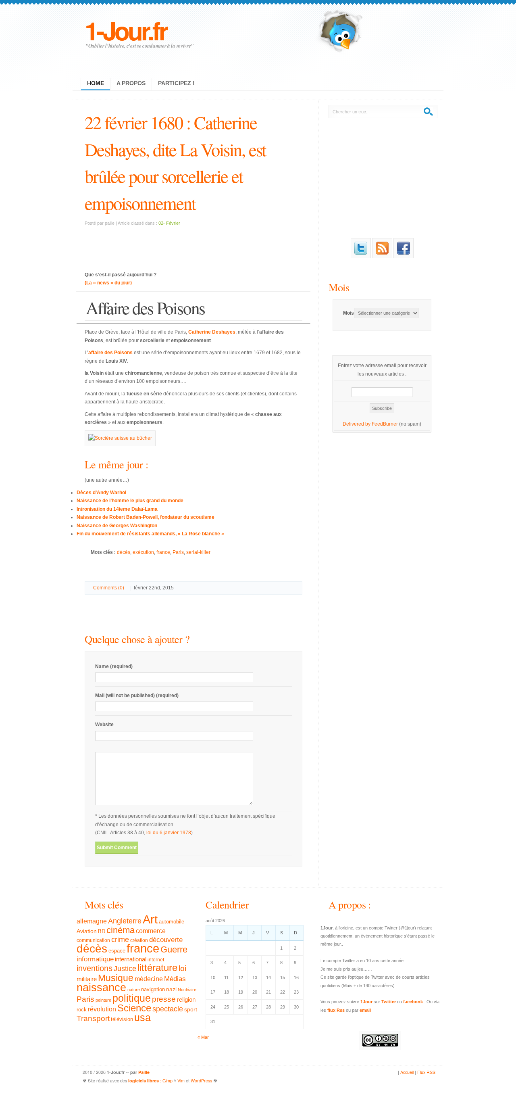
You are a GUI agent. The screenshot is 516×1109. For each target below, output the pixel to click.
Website (104, 724)
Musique (115, 978)
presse (164, 999)
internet (156, 960)
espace (116, 951)
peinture (103, 1000)
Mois (339, 287)
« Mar (203, 1037)
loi (182, 968)
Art (150, 919)
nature (133, 989)
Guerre (173, 949)
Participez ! (176, 83)
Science (134, 1007)
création (139, 940)
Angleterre (124, 921)
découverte (166, 940)
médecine (149, 978)
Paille (144, 1072)
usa (142, 1017)
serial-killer (198, 552)
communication (93, 940)
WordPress (201, 1081)
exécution (143, 552)
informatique (95, 959)
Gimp (167, 1081)
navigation (153, 989)
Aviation (87, 931)
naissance (101, 988)
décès (123, 552)
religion (186, 999)
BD (101, 931)
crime (120, 940)
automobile (171, 922)
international (130, 959)
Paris (178, 552)
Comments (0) (108, 588)
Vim (181, 1081)
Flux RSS (426, 1072)
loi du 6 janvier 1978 (168, 832)
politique (131, 998)
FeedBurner (385, 424)
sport (190, 1009)
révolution (102, 1009)
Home (95, 83)
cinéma (120, 930)
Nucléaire (187, 989)
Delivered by (357, 424)
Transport (93, 1018)
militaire (87, 978)
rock (82, 1010)
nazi (171, 989)
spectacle (167, 1009)
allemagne (92, 921)
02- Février (169, 223)
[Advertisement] (193, 244)
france (163, 552)
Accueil (407, 1072)
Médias (175, 979)
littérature (157, 967)
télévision (122, 1019)
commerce (151, 930)
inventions (94, 968)
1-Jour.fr (125, 30)
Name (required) (114, 666)
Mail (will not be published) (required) (137, 695)
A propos (131, 83)
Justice (125, 968)
